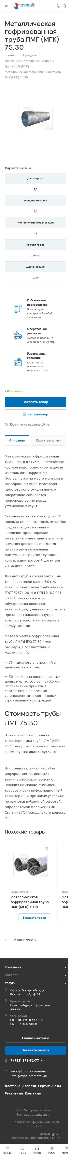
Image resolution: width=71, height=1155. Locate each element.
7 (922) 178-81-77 (24, 1060)
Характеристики (49, 440)
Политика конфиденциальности (35, 1122)
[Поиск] (64, 6)
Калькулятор (38, 414)
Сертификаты (49, 1086)
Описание (17, 440)
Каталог (11, 975)
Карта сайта (35, 1126)
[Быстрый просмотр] (47, 849)
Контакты (33, 1093)
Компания (13, 967)
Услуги (10, 983)
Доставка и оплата (20, 1086)
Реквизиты (14, 1093)
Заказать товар (35, 402)
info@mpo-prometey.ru (28, 1076)
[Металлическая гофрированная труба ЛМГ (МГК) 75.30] (35, 118)
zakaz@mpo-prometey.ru (30, 1071)
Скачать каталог (35, 1038)
